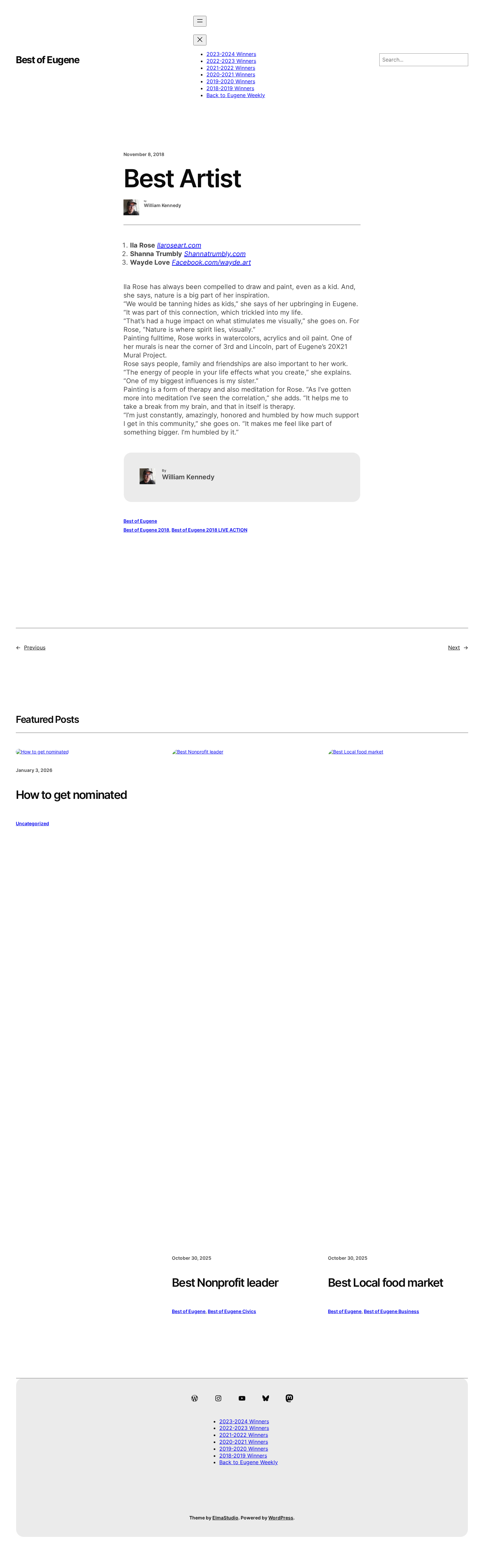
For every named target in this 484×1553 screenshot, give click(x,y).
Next (454, 647)
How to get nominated (71, 795)
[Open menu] (199, 21)
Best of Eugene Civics (232, 1311)
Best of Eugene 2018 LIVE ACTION (209, 530)
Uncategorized (32, 823)
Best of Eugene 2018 (146, 530)
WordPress (280, 1517)
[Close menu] (199, 40)
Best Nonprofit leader (225, 1283)
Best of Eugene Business (391, 1311)
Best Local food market (385, 1283)
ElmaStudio (225, 1517)
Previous (34, 647)
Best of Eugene (47, 60)
